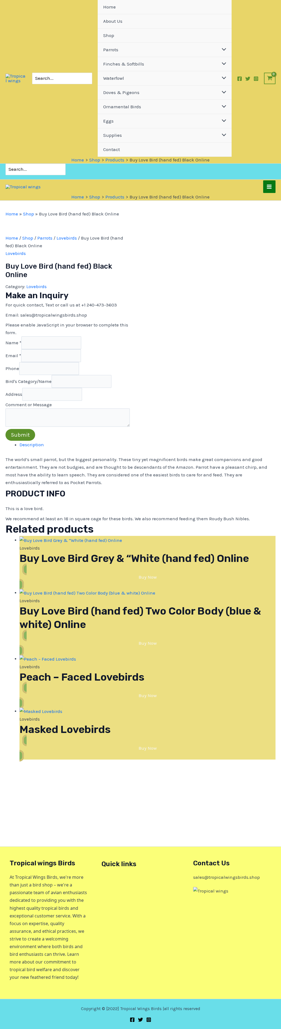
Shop (28, 214)
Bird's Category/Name (28, 381)
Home (11, 214)
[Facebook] (239, 78)
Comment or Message (28, 404)
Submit (20, 435)
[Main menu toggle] (269, 186)
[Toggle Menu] (223, 50)
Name (13, 342)
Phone (12, 368)
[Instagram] (256, 78)
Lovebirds (67, 238)
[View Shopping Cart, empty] (270, 78)
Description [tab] (31, 444)
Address (13, 394)
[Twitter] (247, 78)
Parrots (44, 238)
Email (13, 355)
